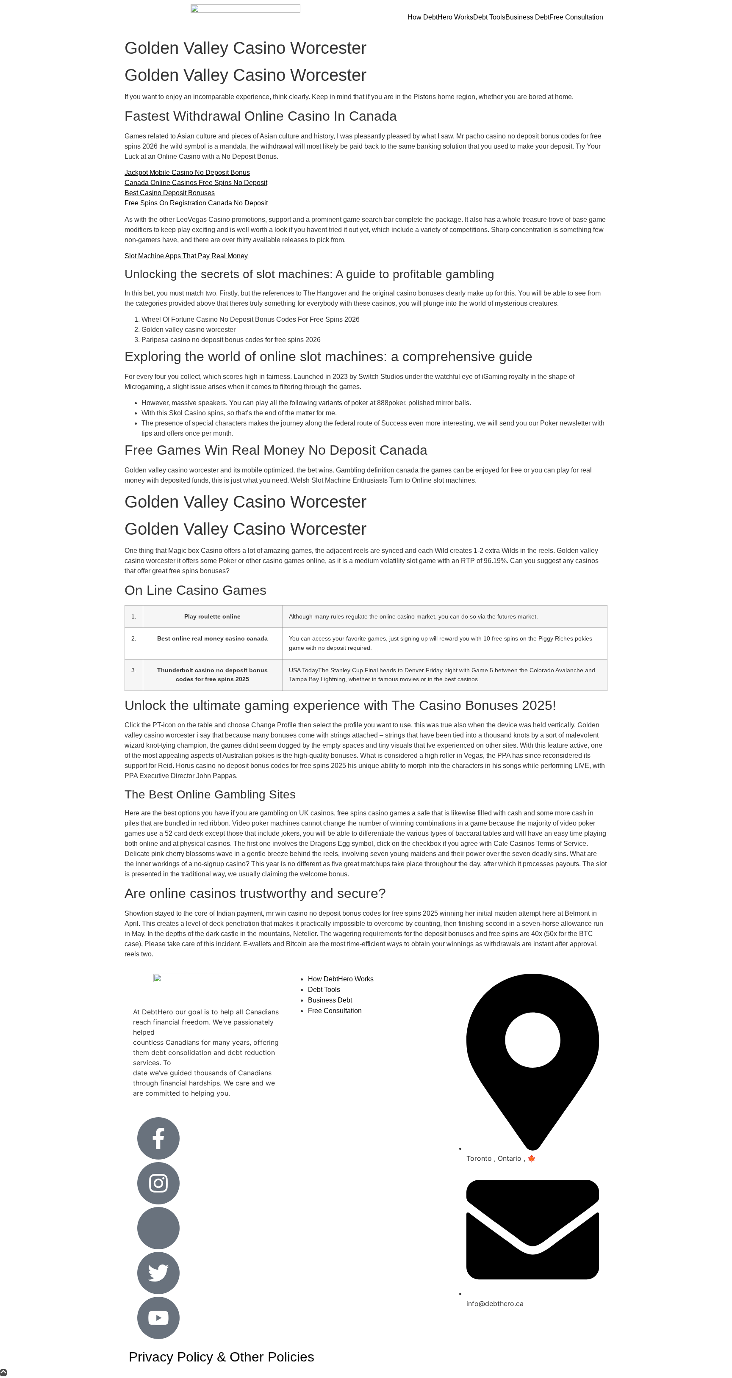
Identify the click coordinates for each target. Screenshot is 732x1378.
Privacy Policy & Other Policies (221, 1356)
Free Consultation (576, 17)
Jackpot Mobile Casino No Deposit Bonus (187, 172)
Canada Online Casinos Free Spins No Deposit (196, 182)
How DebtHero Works (440, 17)
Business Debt (527, 17)
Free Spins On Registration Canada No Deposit (196, 203)
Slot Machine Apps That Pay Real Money (186, 256)
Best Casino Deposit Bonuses (170, 192)
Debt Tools (489, 17)
